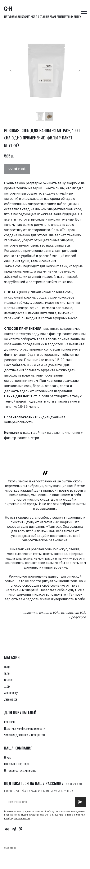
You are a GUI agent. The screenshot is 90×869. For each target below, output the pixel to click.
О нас (7, 757)
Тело (7, 673)
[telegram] (13, 829)
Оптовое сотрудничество (20, 770)
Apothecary (11, 692)
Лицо (7, 666)
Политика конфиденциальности (24, 728)
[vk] (6, 829)
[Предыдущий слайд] (10, 70)
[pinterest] (20, 829)
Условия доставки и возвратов (24, 735)
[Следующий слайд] (79, 70)
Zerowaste (10, 699)
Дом (7, 686)
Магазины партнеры (17, 763)
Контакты (10, 722)
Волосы (9, 679)
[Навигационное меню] (84, 12)
